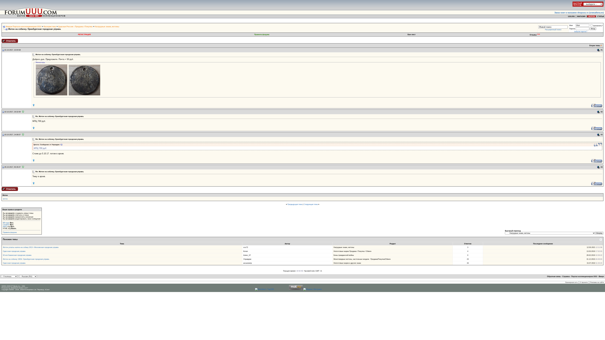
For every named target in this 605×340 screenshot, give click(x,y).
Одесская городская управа (14, 251)
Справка (566, 276)
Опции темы (594, 45)
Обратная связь (554, 276)
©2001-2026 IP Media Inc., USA (13, 286)
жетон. (5, 199)
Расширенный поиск (553, 30)
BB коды (6, 223)
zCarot (47, 289)
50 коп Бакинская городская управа (17, 255)
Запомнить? (598, 26)
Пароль (572, 29)
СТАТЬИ (600, 16)
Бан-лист (411, 34)
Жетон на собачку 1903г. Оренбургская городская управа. (26, 259)
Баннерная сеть (572, 282)
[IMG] (5, 226)
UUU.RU (571, 16)
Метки (5, 195)
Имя (571, 25)
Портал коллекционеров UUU (584, 276)
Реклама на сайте (597, 282)
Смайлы (6, 225)
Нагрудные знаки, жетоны (107, 27)
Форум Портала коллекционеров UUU (23, 27)
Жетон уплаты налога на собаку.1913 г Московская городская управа (30, 247)
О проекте (584, 282)
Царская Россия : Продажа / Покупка (75, 27)
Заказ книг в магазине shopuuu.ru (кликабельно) (579, 12)
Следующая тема (311, 204)
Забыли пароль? (580, 31)
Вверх (601, 276)
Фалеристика (49, 27)
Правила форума (261, 34)
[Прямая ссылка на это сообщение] (598, 50)
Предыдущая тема (294, 204)
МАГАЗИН (581, 16)
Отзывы (535, 35)
